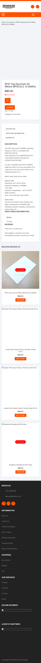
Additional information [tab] (15, 133)
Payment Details (7, 543)
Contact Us (5, 521)
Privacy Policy (6, 532)
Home (4, 22)
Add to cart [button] (20, 358)
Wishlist (4, 566)
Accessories (11, 22)
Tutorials (4, 582)
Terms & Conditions (8, 527)
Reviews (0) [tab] (10, 137)
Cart (3, 571)
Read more (20, 300)
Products (5, 588)
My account (6, 560)
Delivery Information (8, 538)
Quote (4, 599)
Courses (4, 593)
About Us (5, 516)
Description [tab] (10, 129)
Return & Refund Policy (10, 549)
